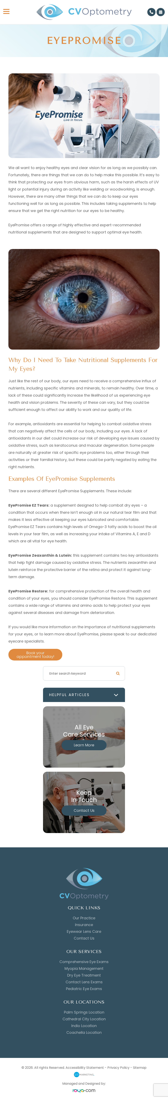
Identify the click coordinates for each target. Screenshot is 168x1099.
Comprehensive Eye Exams (84, 962)
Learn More (84, 745)
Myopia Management (84, 968)
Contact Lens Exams (84, 982)
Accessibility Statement (85, 1067)
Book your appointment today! (35, 654)
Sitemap (139, 1067)
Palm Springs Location (84, 1012)
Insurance (84, 925)
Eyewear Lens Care (84, 931)
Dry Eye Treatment (84, 975)
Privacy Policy (118, 1067)
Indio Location (84, 1026)
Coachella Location (84, 1032)
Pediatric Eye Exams (84, 989)
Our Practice (84, 918)
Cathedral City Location (84, 1019)
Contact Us (84, 810)
